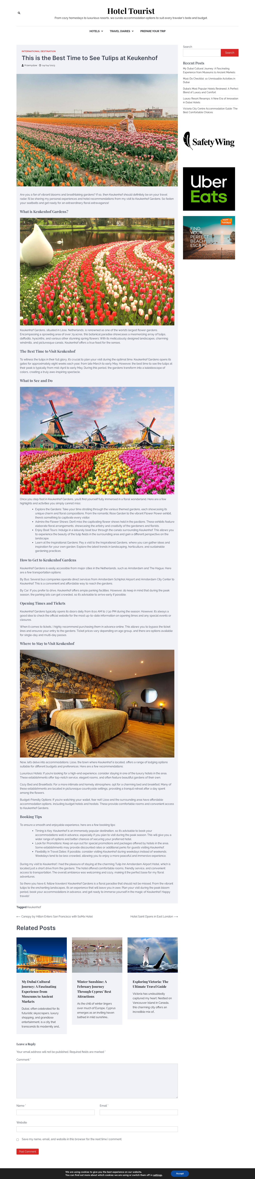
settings (157, 1175)
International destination (39, 51)
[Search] (19, 13)
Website (21, 1122)
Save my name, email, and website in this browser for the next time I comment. (72, 1139)
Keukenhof (34, 907)
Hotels (95, 31)
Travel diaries (120, 31)
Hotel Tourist (131, 10)
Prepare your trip (152, 31)
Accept (180, 1173)
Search (187, 46)
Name (21, 1105)
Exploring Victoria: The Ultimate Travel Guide (150, 984)
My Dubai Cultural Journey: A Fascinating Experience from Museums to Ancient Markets (39, 991)
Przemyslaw (30, 65)
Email (104, 1105)
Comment (23, 1059)
